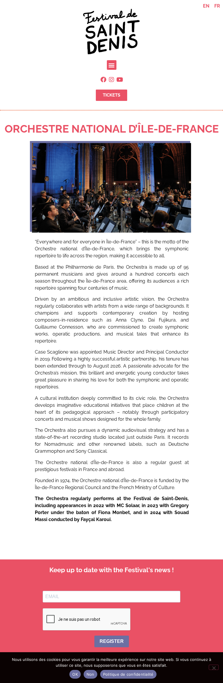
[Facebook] (103, 80)
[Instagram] (111, 80)
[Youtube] (120, 80)
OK (75, 674)
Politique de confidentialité (128, 674)
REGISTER (112, 641)
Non (90, 674)
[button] (111, 65)
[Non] (214, 667)
